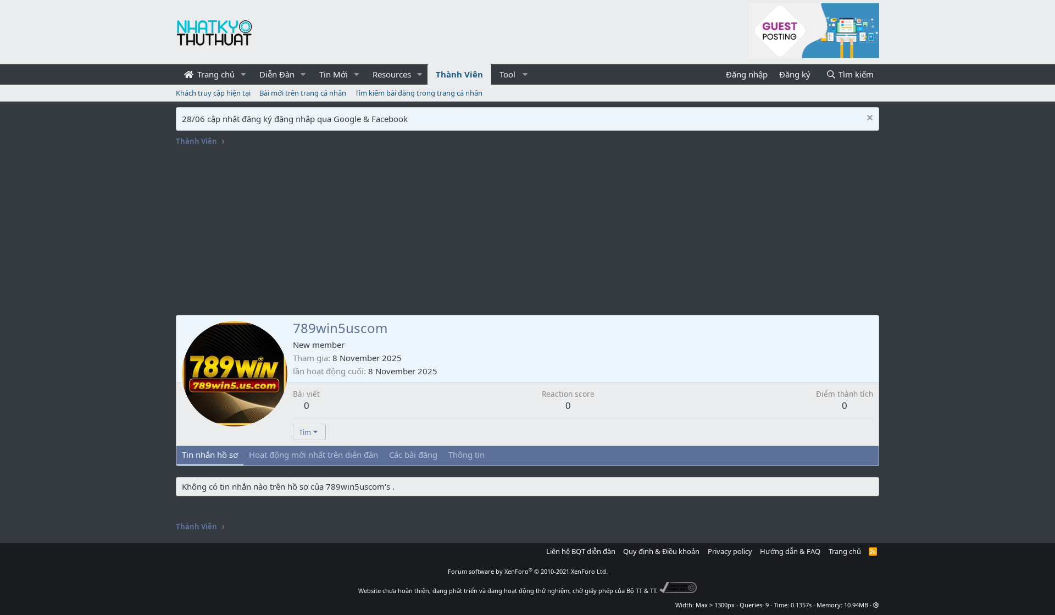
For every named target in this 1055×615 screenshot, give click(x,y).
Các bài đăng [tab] (413, 454)
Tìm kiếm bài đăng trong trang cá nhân (418, 93)
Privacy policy (730, 551)
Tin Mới (333, 74)
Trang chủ (215, 74)
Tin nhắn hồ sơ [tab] (210, 454)
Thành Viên (459, 74)
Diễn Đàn (277, 74)
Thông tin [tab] (466, 454)
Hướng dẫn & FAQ (790, 551)
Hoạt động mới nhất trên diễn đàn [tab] (313, 454)
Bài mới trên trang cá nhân (302, 93)
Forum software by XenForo (528, 571)
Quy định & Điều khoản (661, 551)
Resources (392, 74)
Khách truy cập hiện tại (213, 93)
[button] (243, 74)
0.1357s (801, 605)
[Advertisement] (527, 232)
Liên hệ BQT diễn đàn (580, 551)
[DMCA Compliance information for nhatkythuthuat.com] (678, 590)
